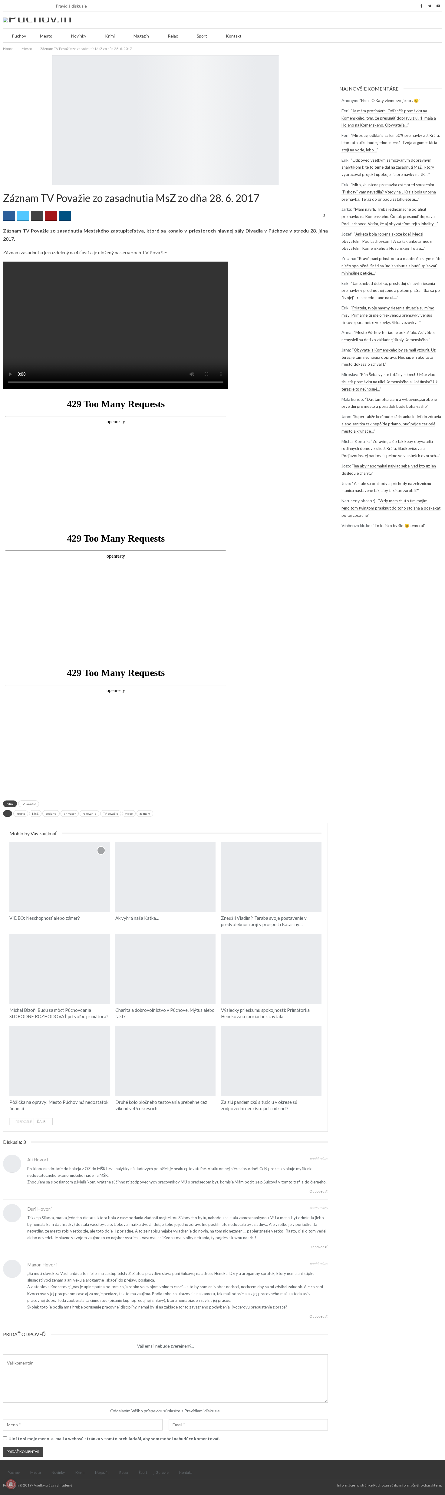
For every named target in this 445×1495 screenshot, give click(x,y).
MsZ (35, 813)
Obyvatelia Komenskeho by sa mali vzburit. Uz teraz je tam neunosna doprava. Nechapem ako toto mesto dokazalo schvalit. (388, 357)
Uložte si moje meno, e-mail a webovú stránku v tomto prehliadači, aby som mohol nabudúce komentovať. (114, 1438)
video (129, 813)
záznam (145, 813)
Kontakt (234, 35)
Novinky (78, 35)
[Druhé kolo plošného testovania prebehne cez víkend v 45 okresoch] (165, 1061)
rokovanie (89, 813)
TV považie (110, 813)
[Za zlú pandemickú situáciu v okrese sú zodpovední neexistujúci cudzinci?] (271, 1061)
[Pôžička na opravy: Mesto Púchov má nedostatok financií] (59, 1061)
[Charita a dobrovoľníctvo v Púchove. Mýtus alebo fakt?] (165, 969)
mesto (20, 813)
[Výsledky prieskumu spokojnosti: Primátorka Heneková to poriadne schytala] (271, 969)
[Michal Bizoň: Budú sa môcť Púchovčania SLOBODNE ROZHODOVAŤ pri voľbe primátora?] (59, 969)
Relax (173, 35)
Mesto (46, 35)
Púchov (19, 35)
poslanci (51, 813)
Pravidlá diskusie (71, 5)
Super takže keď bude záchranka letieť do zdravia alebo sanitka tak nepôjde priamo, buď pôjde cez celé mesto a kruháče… (391, 424)
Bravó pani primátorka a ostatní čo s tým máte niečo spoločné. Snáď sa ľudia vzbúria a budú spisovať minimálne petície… (391, 266)
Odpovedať (318, 1191)
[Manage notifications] (11, 1484)
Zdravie (162, 1472)
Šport (202, 35)
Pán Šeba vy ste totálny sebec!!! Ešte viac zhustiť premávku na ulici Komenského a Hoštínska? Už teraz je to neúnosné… (389, 381)
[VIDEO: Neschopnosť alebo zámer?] (59, 877)
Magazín (141, 35)
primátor (70, 813)
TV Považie (28, 804)
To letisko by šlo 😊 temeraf (399, 525)
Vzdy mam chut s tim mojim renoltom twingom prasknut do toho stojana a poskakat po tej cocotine (390, 508)
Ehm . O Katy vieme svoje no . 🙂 (390, 100)
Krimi (110, 35)
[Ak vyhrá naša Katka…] (165, 877)
